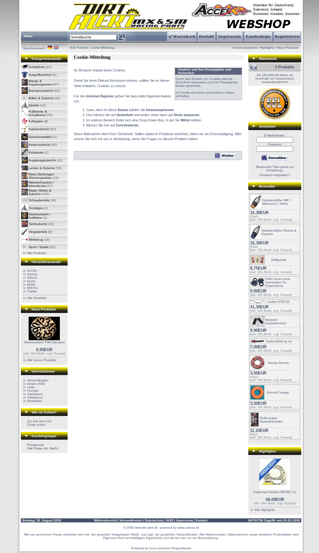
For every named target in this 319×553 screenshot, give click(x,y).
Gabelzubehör (39, 129)
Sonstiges (36, 208)
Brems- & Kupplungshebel (40, 82)
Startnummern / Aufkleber (40, 216)
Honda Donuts (278, 363)
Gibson (32, 277)
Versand (59, 353)
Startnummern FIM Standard (44, 342)
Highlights (267, 47)
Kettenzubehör (39, 144)
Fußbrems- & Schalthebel (38, 113)
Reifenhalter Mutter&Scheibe (271, 419)
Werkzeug (36, 239)
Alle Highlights (265, 509)
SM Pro (32, 288)
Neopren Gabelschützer (275, 321)
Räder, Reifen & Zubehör (40, 192)
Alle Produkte (36, 253)
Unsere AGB (36, 383)
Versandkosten (38, 380)
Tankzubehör (38, 224)
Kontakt (32, 390)
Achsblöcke (37, 67)
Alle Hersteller (37, 298)
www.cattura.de (188, 527)
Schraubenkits (39, 200)
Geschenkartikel (40, 137)
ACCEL (32, 270)
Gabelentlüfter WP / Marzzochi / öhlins (276, 201)
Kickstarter (36, 152)
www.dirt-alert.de (146, 527)
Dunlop (32, 274)
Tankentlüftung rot (279, 341)
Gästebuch (35, 397)
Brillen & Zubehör (41, 98)
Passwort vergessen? (274, 175)
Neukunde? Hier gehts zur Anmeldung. (275, 168)
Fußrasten (36, 121)
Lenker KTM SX (278, 301)
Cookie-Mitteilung (102, 47)
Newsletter (34, 401)
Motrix (31, 284)
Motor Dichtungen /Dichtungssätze (41, 176)
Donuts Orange (278, 392)
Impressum (35, 394)
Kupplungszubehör (42, 160)
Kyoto (31, 281)
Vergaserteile (38, 231)
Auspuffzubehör (40, 74)
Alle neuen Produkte (42, 360)
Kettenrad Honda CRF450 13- (275, 492)
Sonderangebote (245, 47)
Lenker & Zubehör (42, 168)
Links (31, 387)
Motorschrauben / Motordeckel (41, 184)
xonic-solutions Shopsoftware (170, 548)
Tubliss (32, 291)
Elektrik (34, 105)
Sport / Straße (39, 247)
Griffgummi (278, 260)
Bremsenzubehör (41, 90)
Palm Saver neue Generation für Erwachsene (277, 282)
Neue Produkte (288, 47)
